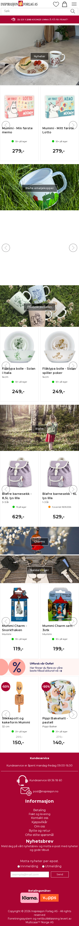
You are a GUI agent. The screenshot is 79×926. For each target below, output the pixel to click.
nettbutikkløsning (48, 918)
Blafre (39, 428)
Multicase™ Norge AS (40, 922)
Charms (39, 541)
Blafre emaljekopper (39, 188)
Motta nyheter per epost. (39, 861)
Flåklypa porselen (39, 307)
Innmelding (29, 866)
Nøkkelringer (39, 570)
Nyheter (39, 56)
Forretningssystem (20, 918)
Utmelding (53, 866)
